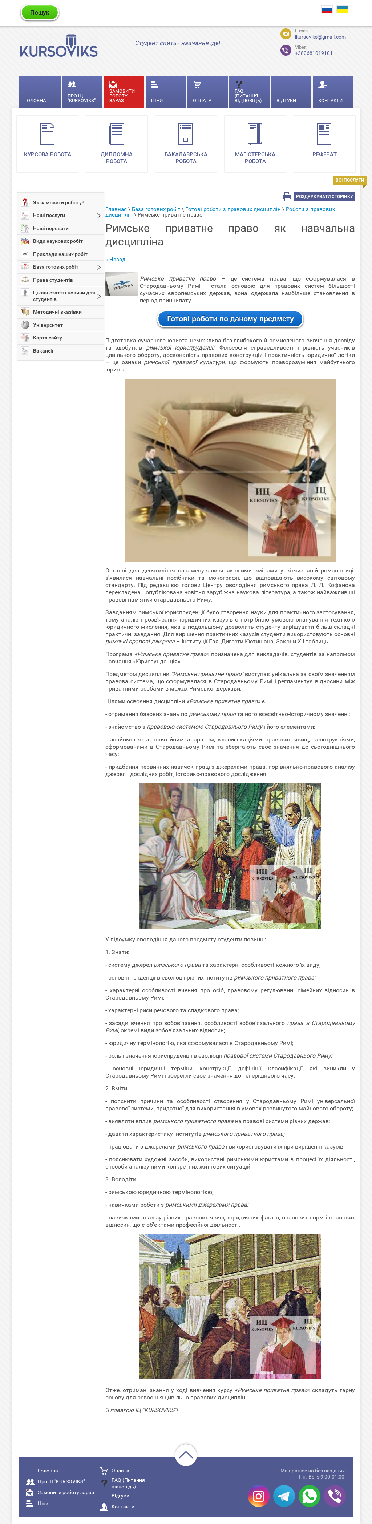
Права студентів (53, 280)
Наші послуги (49, 215)
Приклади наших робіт (60, 254)
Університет (48, 325)
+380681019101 (314, 50)
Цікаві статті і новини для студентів (64, 296)
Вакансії (43, 351)
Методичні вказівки (57, 312)
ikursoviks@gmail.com (320, 37)
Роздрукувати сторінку (324, 196)
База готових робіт (55, 267)
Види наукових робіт (58, 241)
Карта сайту (47, 338)
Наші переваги (51, 228)
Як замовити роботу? (58, 202)
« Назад (115, 259)
